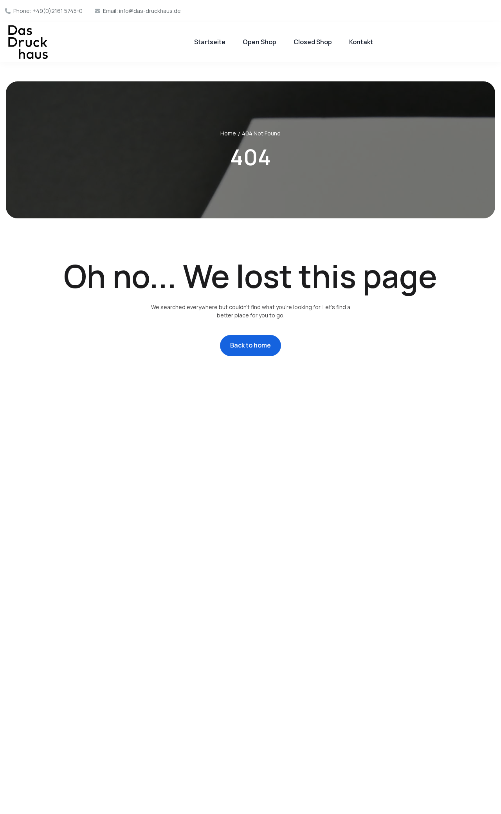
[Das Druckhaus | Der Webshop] (28, 42)
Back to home (250, 345)
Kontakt (361, 42)
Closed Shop (313, 42)
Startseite (209, 42)
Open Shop (259, 42)
